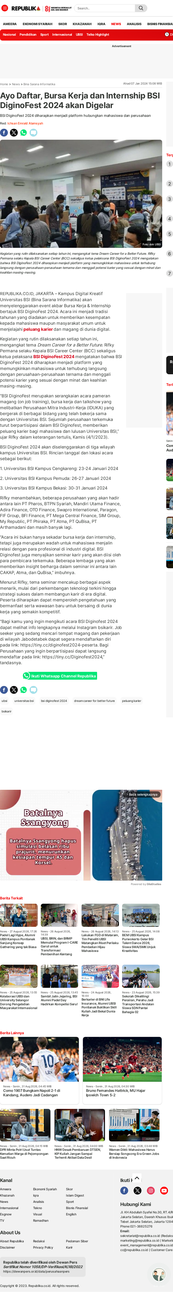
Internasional (62, 34)
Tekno (37, 1208)
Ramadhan (40, 1220)
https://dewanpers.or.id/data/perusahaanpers (36, 1271)
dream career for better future (94, 701)
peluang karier (38, 329)
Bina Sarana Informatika (39, 84)
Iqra (36, 1195)
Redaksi (39, 1241)
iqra (101, 24)
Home (4, 84)
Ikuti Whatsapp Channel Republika (63, 676)
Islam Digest (75, 1195)
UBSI (79, 34)
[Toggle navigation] (4, 8)
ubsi (4, 701)
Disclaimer (7, 1247)
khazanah (82, 24)
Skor (69, 1189)
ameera (10, 24)
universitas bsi (24, 701)
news (116, 24)
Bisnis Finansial (77, 1208)
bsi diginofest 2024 (54, 701)
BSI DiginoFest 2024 (53, 356)
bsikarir (6, 711)
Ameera (5, 1189)
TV (2, 1220)
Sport (44, 34)
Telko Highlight (97, 34)
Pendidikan (28, 34)
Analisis (38, 1202)
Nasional (9, 34)
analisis (134, 24)
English (71, 1214)
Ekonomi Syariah (37, 24)
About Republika (12, 1241)
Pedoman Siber (77, 1241)
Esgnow (6, 1214)
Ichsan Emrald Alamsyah (25, 123)
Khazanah (7, 1195)
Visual (37, 1214)
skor (62, 24)
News (16, 84)
